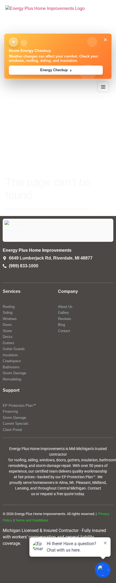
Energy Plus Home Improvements (37, 250)
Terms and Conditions (31, 520)
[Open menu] (103, 86)
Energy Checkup (56, 70)
